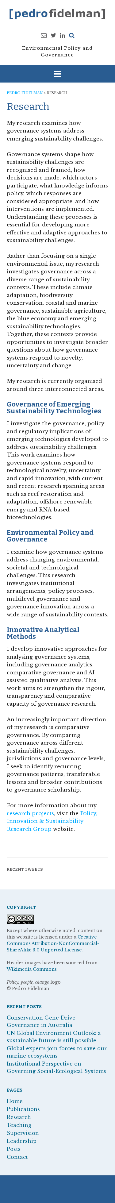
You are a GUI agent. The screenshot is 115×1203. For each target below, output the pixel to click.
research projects (30, 813)
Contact (17, 1157)
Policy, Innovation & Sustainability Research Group (52, 821)
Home (15, 1101)
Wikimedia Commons (32, 969)
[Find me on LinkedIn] (62, 35)
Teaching (19, 1125)
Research (19, 1117)
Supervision (23, 1133)
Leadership (21, 1141)
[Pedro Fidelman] (57, 14)
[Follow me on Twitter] (53, 35)
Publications (23, 1109)
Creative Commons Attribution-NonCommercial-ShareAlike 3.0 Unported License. (53, 943)
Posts (14, 1149)
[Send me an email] (44, 35)
